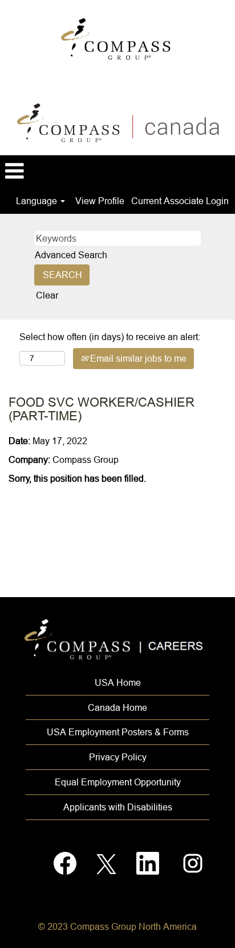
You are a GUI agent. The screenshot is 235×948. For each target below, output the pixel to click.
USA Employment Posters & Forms (118, 732)
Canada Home (117, 707)
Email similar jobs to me (137, 358)
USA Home (118, 682)
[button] (117, 171)
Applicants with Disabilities (117, 807)
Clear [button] (47, 295)
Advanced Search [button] (71, 255)
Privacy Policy (118, 757)
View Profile (99, 201)
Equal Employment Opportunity (118, 782)
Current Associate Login (180, 201)
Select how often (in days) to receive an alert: (109, 337)
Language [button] (37, 201)
